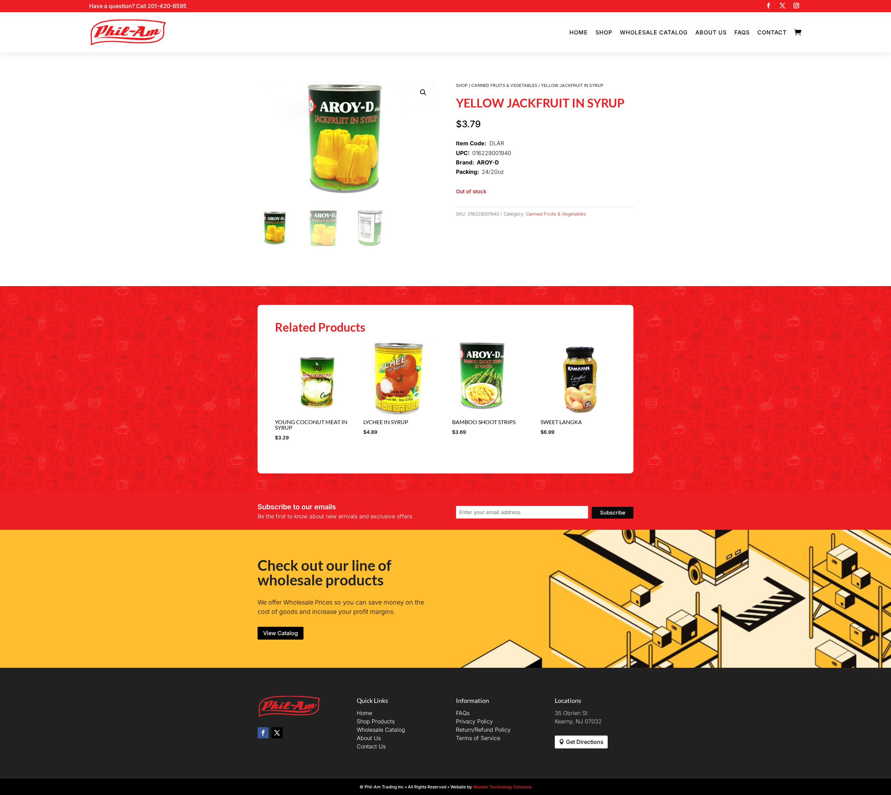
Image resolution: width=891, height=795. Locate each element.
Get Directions (585, 741)
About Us (711, 32)
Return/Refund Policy (483, 729)
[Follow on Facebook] (768, 5)
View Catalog (280, 633)
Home (578, 32)
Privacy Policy (474, 721)
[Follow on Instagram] (796, 5)
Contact (772, 32)
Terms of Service (478, 738)
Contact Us (371, 746)
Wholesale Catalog (654, 32)
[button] (423, 92)
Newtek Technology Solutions (502, 786)
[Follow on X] (782, 5)
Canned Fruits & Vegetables (504, 85)
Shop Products (376, 721)
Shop (604, 32)
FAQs (742, 32)
